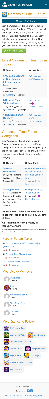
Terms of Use (21, 395)
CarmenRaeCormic (18, 294)
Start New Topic (15, 50)
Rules (40, 395)
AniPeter (14, 311)
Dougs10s (38, 79)
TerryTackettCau (17, 303)
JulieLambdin (16, 277)
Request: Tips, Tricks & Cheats (19, 254)
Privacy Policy (32, 395)
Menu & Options (26, 21)
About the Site (10, 395)
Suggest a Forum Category (17, 261)
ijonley (13, 286)
